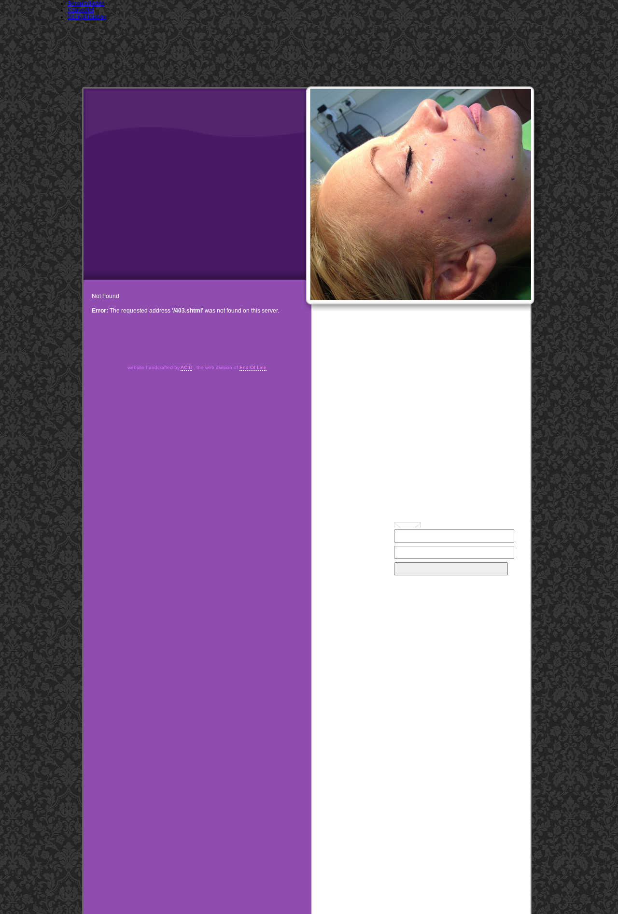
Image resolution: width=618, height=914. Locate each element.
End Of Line (253, 367)
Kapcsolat (81, 10)
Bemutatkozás (86, 3)
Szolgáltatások (87, 17)
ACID (186, 367)
